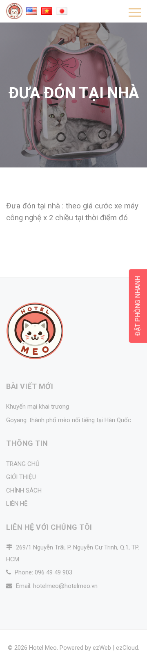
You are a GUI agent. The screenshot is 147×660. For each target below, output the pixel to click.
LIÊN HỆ (17, 503)
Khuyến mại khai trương (37, 406)
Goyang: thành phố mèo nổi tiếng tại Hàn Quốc (68, 420)
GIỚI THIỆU (21, 477)
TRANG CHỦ (23, 464)
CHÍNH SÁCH (24, 490)
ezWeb (102, 647)
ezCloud (127, 647)
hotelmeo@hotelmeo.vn (65, 586)
